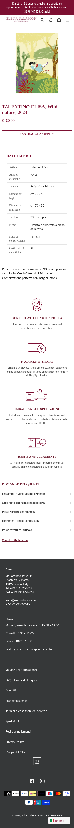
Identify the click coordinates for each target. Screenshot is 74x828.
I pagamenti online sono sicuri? (20, 520)
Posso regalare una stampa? (18, 511)
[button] (59, 820)
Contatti (11, 690)
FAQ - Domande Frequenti (22, 680)
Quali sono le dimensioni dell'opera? (23, 502)
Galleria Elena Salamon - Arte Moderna (42, 815)
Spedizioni (12, 721)
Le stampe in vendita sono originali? (23, 493)
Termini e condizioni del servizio (26, 711)
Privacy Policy (15, 742)
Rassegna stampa (16, 700)
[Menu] (67, 19)
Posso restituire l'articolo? (17, 529)
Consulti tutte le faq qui (15, 540)
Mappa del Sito (15, 752)
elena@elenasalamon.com (21, 600)
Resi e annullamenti (18, 731)
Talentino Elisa (39, 167)
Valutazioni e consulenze (21, 669)
